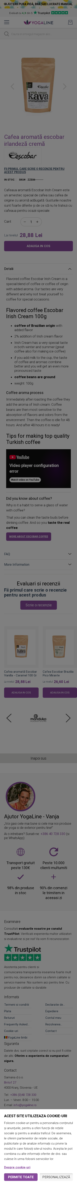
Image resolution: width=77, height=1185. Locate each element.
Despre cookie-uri (17, 1167)
